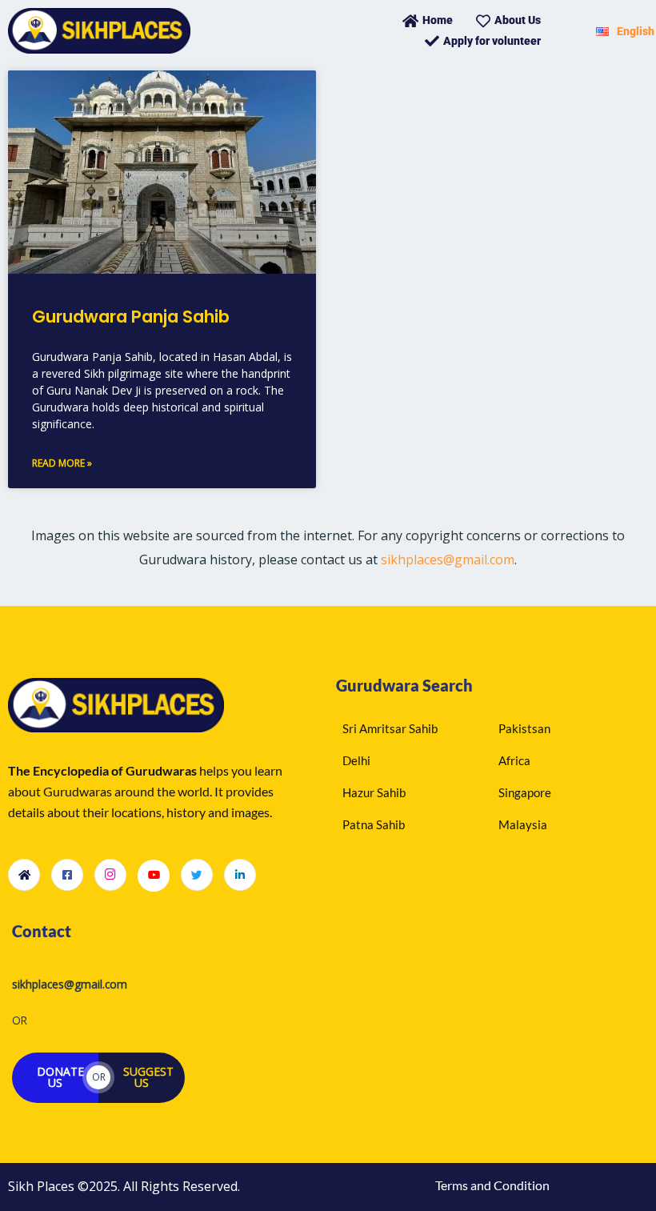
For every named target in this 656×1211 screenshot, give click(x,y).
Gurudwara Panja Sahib (131, 316)
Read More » (62, 463)
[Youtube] (154, 876)
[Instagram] (110, 875)
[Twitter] (197, 875)
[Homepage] (24, 875)
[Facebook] (67, 875)
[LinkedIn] (240, 875)
